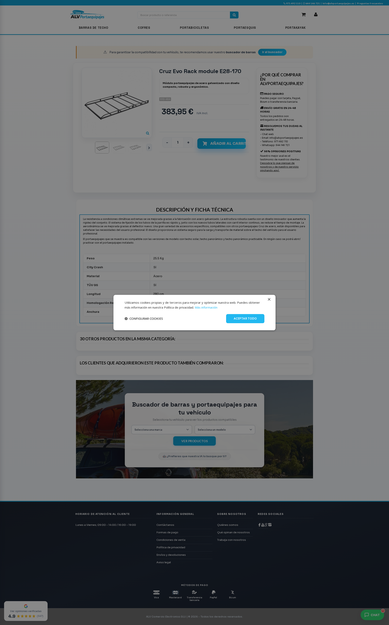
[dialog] (194, 312)
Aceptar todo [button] (245, 318)
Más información (206, 308)
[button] (144, 318)
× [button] (268, 299)
